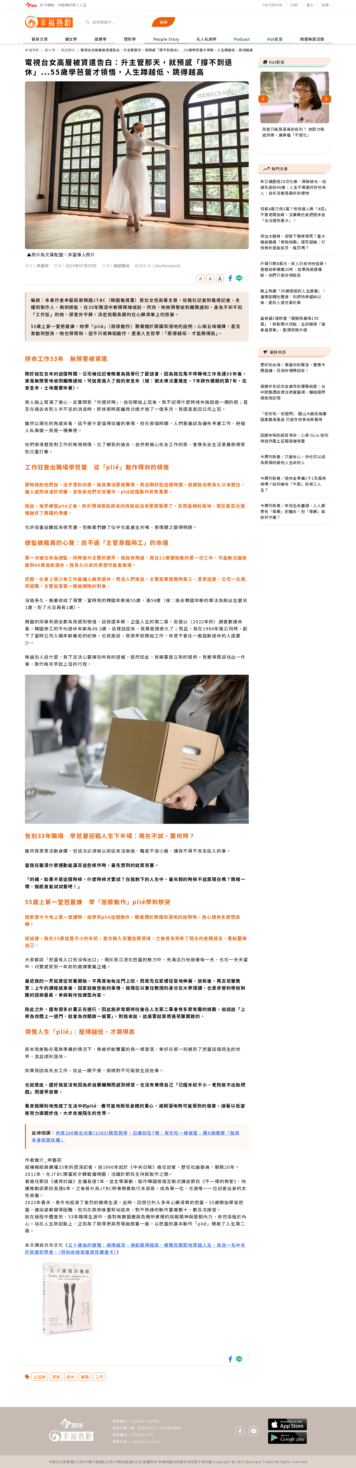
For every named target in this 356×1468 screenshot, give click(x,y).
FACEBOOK (272, 4)
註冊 (325, 4)
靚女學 (50, 49)
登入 (310, 4)
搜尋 (163, 22)
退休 (70, 1377)
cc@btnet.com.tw (145, 1441)
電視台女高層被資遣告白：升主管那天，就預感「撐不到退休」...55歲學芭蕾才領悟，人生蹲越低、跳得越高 (166, 49)
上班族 (39, 1377)
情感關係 (68, 49)
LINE (294, 4)
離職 (85, 1377)
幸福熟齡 (32, 49)
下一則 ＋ (271, 1407)
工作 (99, 1377)
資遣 (56, 1377)
